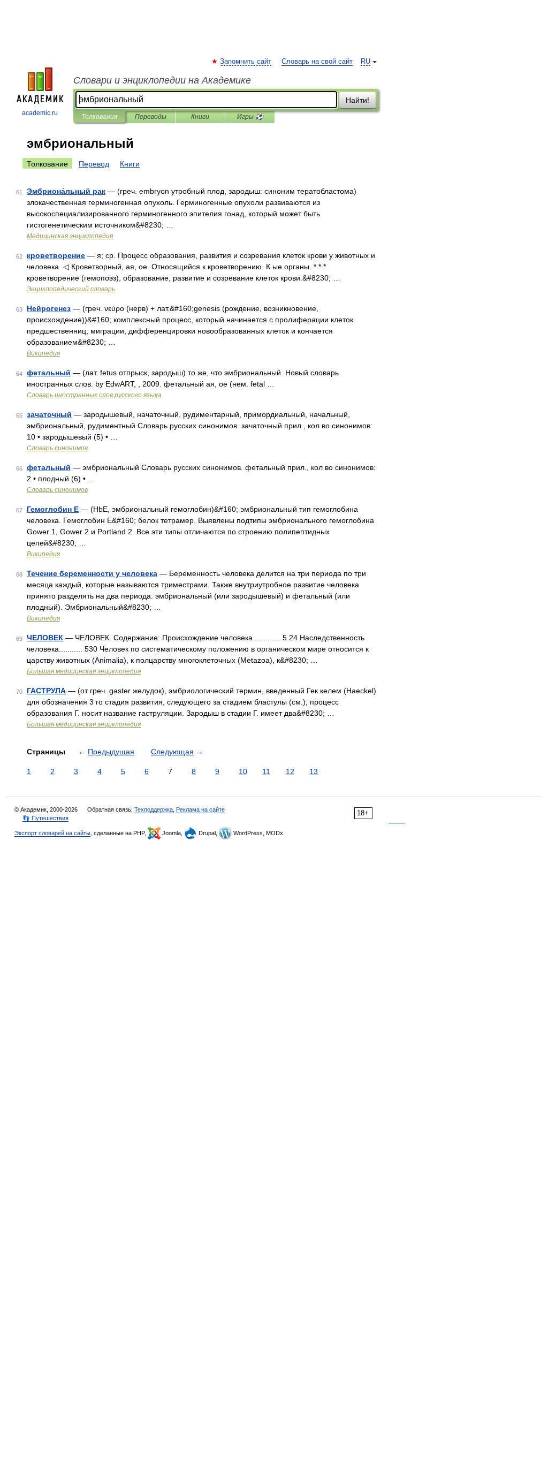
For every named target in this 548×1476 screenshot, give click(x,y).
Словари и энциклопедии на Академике (162, 80)
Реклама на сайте (200, 809)
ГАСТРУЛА (46, 690)
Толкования (99, 116)
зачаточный (49, 414)
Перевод (94, 164)
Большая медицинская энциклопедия (84, 671)
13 (313, 771)
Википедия (43, 353)
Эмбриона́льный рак (66, 191)
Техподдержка (153, 809)
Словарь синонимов (57, 448)
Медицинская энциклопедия (70, 236)
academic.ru (40, 113)
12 (290, 771)
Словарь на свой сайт (317, 61)
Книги (200, 116)
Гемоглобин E (53, 509)
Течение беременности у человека (92, 573)
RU (365, 61)
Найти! (357, 100)
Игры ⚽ (250, 116)
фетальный (49, 372)
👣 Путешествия (45, 818)
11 (266, 771)
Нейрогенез (49, 308)
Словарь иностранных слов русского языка (94, 395)
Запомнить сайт (246, 61)
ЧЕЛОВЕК (45, 637)
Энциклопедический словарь (71, 289)
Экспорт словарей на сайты (52, 833)
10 (243, 771)
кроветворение (56, 255)
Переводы (150, 116)
